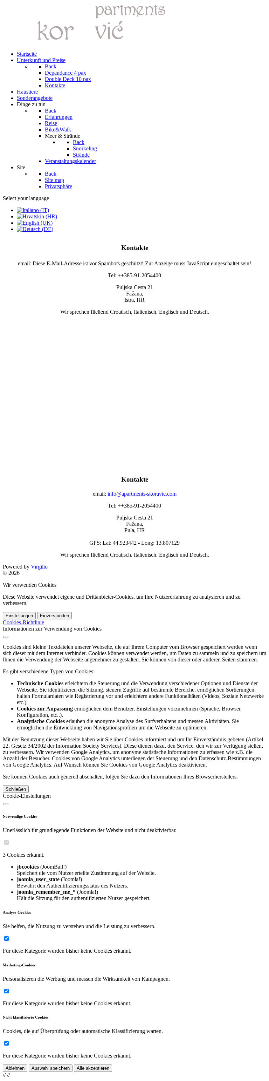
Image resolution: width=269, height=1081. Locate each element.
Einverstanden (54, 615)
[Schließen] (5, 637)
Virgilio (39, 567)
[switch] (6, 842)
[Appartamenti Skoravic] (90, 42)
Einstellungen (19, 615)
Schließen (16, 789)
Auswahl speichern (51, 1068)
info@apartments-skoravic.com (142, 494)
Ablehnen (15, 1068)
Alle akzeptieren (93, 1068)
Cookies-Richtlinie (23, 622)
